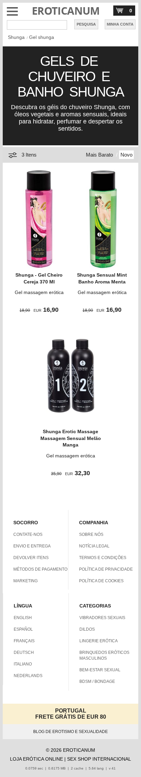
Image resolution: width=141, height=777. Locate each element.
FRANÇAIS (24, 641)
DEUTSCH (24, 652)
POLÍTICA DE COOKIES (101, 580)
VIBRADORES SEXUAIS (102, 617)
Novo (126, 155)
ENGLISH (23, 617)
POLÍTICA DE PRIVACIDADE (106, 569)
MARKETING (25, 580)
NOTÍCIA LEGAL (94, 546)
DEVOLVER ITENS (31, 557)
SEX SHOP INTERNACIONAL (99, 759)
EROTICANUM (66, 10)
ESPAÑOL (23, 629)
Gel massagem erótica (39, 292)
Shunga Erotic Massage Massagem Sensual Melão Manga (70, 438)
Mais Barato (99, 155)
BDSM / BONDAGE (97, 681)
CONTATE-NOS (27, 534)
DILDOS (87, 629)
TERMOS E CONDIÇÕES (102, 557)
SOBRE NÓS (91, 534)
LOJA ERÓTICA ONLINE (36, 759)
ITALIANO (23, 664)
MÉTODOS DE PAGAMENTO (40, 569)
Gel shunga (41, 37)
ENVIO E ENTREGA (32, 546)
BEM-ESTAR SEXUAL (99, 670)
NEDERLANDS (28, 675)
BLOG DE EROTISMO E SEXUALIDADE (70, 731)
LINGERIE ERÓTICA (98, 641)
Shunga (16, 37)
